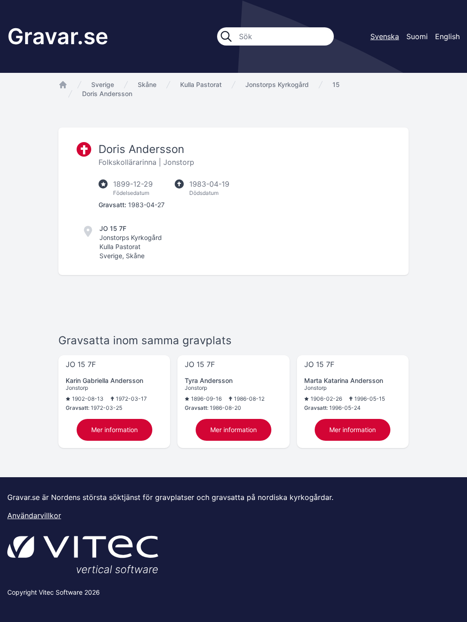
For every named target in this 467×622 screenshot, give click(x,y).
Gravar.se (57, 36)
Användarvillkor (34, 515)
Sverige (102, 84)
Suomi (417, 36)
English (447, 36)
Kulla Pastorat (201, 84)
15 (336, 84)
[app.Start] (62, 84)
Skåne (147, 84)
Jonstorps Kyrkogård (277, 84)
